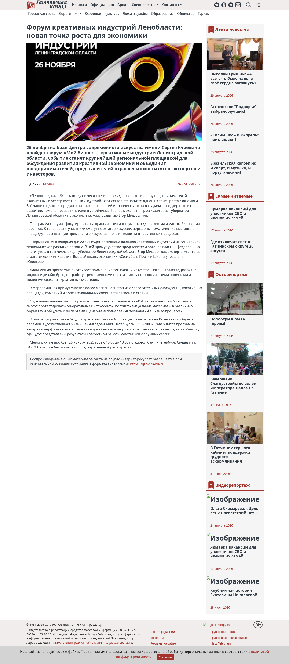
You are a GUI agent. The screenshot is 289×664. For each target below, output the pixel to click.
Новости (79, 4)
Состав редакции (162, 632)
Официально (102, 4)
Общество (185, 13)
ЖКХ (77, 13)
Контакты (157, 638)
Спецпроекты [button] (144, 4)
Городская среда (41, 13)
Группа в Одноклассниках (229, 638)
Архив (122, 4)
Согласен (165, 657)
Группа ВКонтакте (223, 632)
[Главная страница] (46, 5)
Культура (111, 13)
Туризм (204, 13)
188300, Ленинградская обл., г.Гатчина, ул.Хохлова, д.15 (91, 642)
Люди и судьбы (135, 13)
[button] (216, 4)
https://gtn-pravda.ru (147, 364)
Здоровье (93, 13)
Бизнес (49, 184)
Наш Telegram (221, 643)
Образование (162, 13)
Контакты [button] (170, 4)
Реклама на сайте (163, 643)
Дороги (65, 13)
